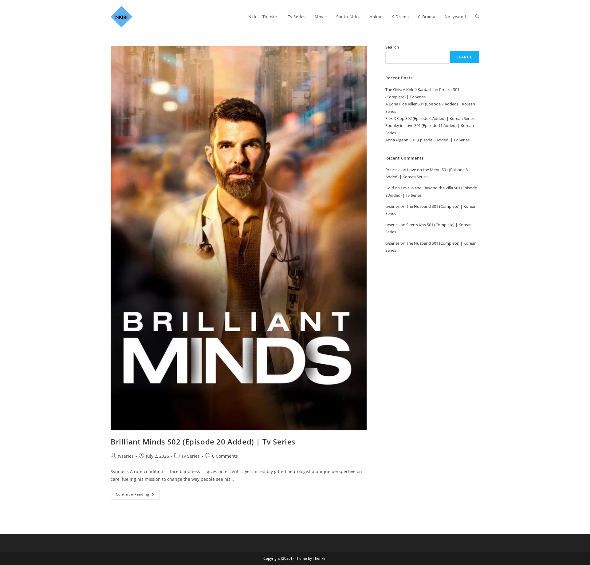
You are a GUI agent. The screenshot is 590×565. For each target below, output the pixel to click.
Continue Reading (137, 492)
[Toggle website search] (477, 16)
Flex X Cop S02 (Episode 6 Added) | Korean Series (429, 118)
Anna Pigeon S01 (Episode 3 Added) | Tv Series (427, 140)
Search (392, 47)
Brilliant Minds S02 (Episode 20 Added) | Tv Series (203, 442)
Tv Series (190, 456)
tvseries (126, 456)
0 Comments (225, 456)
